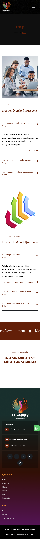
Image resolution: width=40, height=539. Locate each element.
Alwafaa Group (22, 535)
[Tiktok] (30, 456)
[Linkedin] (10, 456)
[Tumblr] (23, 456)
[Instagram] (16, 456)
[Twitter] (20, 463)
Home (16, 32)
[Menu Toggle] (35, 6)
